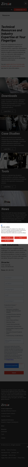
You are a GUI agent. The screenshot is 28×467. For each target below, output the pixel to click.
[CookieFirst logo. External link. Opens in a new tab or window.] (1, 225)
